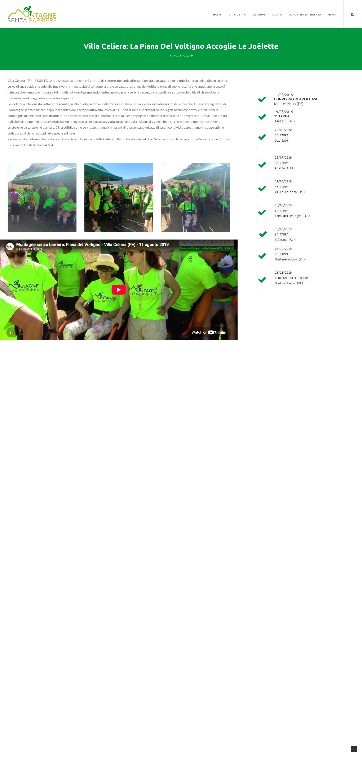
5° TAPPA (281, 210)
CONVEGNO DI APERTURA (295, 99)
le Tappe (259, 14)
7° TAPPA (281, 254)
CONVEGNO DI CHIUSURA (291, 278)
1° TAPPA (282, 116)
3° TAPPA (281, 163)
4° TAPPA (281, 186)
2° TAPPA (281, 135)
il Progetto (237, 14)
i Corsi (277, 14)
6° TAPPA (281, 234)
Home (217, 14)
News (332, 14)
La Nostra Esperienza (304, 14)
